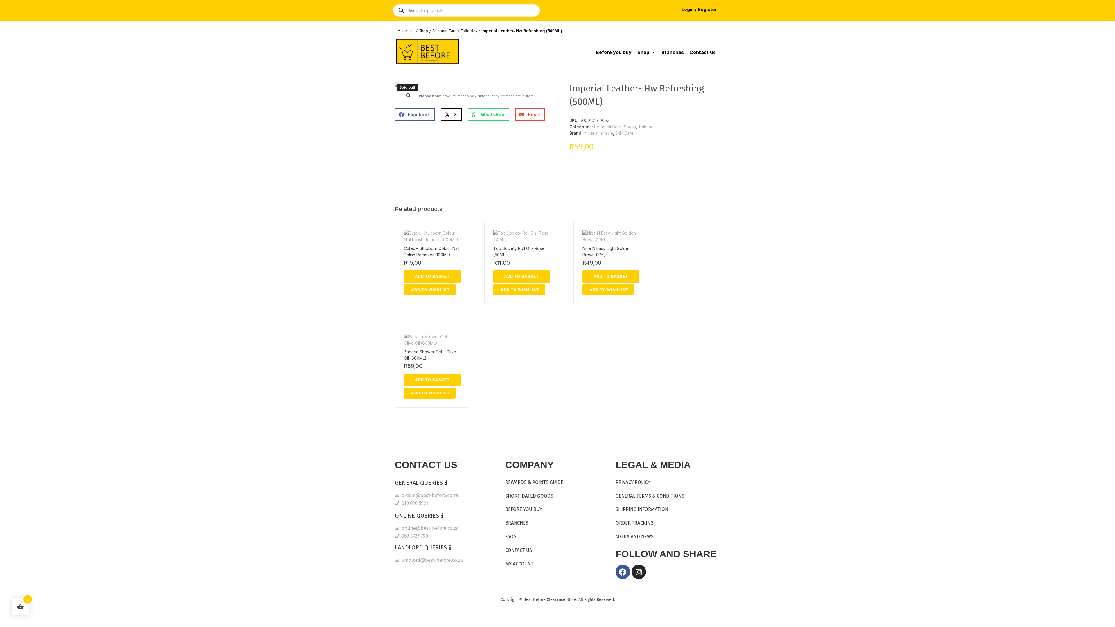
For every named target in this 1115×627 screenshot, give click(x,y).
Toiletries (469, 30)
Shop (423, 30)
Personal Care (444, 30)
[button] (408, 95)
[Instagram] (639, 572)
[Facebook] (623, 572)
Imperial (591, 133)
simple (607, 133)
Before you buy (614, 52)
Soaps (630, 126)
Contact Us (703, 52)
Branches (672, 52)
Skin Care (624, 133)
